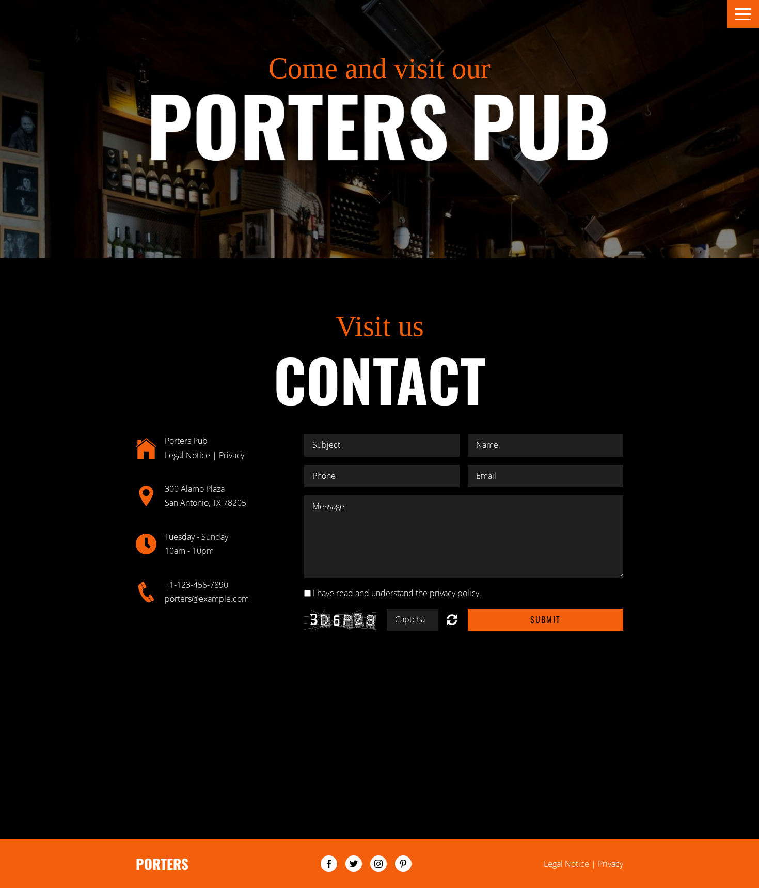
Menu (743, 14)
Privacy (231, 455)
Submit (545, 619)
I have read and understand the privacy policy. (397, 593)
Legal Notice (187, 455)
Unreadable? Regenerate (452, 619)
